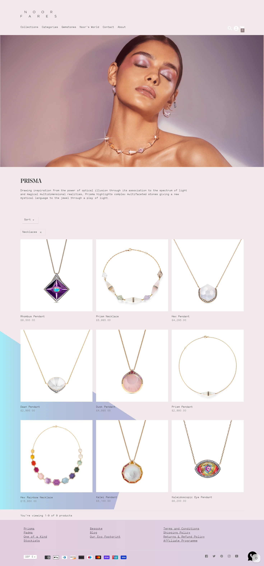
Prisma (29, 529)
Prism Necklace (107, 316)
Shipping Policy (176, 532)
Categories (50, 27)
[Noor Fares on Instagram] (229, 556)
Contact (108, 27)
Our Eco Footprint (105, 537)
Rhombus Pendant (32, 316)
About (122, 27)
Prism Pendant (182, 407)
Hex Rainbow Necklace (36, 497)
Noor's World (89, 27)
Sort (27, 220)
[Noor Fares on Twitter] (214, 556)
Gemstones (69, 27)
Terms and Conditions (181, 529)
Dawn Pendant (30, 407)
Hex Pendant (180, 316)
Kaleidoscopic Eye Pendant (192, 497)
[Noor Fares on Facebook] (206, 556)
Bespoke (96, 529)
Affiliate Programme (180, 541)
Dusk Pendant (105, 407)
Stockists (32, 541)
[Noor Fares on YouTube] (237, 556)
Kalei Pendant (106, 497)
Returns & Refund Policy (184, 537)
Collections (29, 27)
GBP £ (29, 557)
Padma (28, 532)
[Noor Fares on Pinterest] (221, 556)
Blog (93, 532)
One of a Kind (35, 537)
